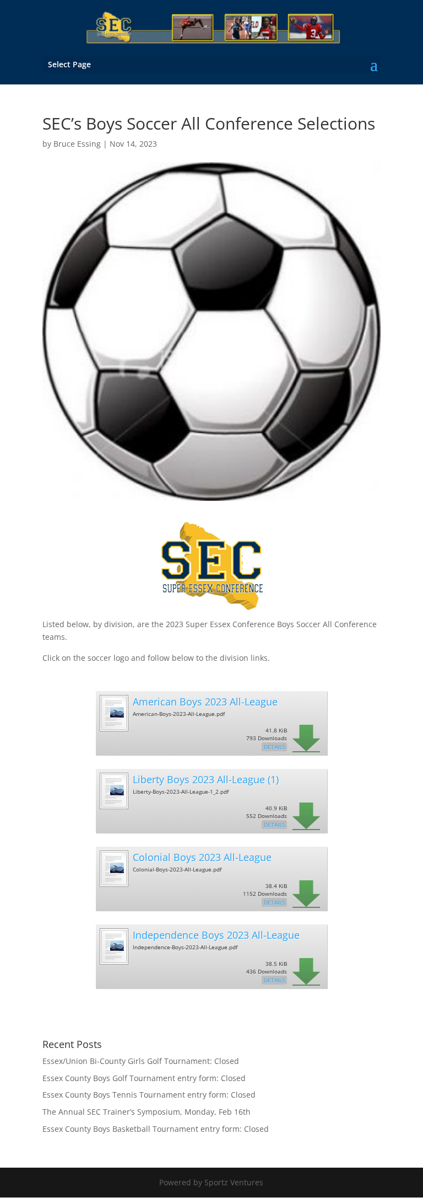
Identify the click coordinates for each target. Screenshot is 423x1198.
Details (274, 747)
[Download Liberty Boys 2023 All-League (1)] (113, 805)
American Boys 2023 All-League (205, 701)
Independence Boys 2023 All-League (216, 935)
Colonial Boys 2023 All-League (202, 857)
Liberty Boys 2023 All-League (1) (206, 779)
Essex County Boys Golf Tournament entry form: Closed (144, 1078)
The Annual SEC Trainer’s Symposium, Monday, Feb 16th (146, 1111)
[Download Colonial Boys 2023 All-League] (113, 883)
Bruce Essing (77, 143)
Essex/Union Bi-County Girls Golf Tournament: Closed (140, 1061)
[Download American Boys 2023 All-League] (113, 727)
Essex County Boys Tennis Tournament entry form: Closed (149, 1094)
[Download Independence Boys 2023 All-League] (113, 960)
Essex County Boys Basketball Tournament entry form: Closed (155, 1129)
